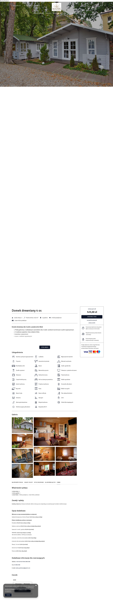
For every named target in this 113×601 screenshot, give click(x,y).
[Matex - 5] (22, 441)
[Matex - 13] (44, 469)
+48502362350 (17, 5)
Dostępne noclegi (59, 13)
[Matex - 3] (55, 432)
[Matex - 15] (66, 469)
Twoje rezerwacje (74, 13)
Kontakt (48, 13)
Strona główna (38, 13)
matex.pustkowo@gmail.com (33, 5)
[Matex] (56, 7)
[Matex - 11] (22, 456)
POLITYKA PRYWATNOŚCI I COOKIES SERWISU (15, 587)
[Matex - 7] (44, 454)
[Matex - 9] (66, 454)
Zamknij (8, 595)
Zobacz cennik (92, 322)
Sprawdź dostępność (92, 320)
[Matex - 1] (22, 425)
